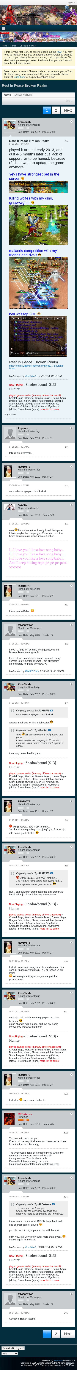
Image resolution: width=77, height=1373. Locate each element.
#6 (66, 644)
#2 (66, 447)
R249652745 (32, 671)
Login (70, 2)
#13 (66, 1133)
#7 (66, 703)
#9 (66, 866)
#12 (66, 1093)
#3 (66, 485)
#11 (66, 1012)
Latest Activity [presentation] (23, 95)
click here (19, 77)
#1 (66, 141)
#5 (66, 605)
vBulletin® (58, 1360)
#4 (66, 524)
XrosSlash (30, 376)
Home (4, 46)
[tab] (7, 95)
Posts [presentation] (7, 95)
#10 (66, 961)
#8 (66, 820)
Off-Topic (24, 46)
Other (33, 46)
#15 (66, 1313)
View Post (51, 710)
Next (68, 110)
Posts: (45, 132)
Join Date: (23, 132)
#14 (66, 1197)
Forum (13, 46)
